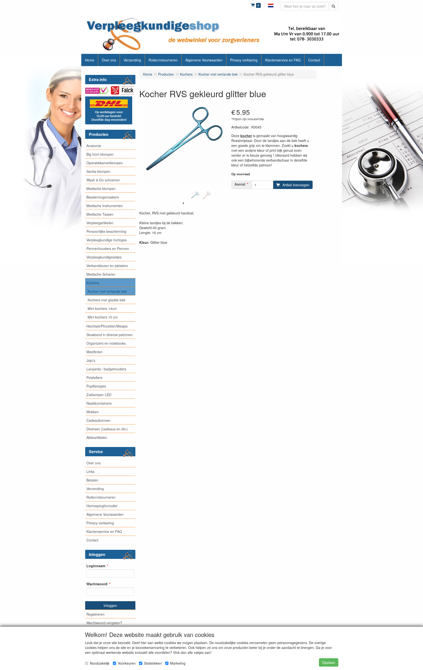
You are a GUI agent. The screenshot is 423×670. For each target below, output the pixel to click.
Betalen (92, 480)
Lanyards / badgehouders (106, 368)
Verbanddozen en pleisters (107, 265)
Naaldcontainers (99, 403)
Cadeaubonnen (98, 420)
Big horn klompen (100, 154)
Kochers (92, 282)
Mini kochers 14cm (102, 308)
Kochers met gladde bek (106, 299)
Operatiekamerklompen (104, 162)
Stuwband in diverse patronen (109, 334)
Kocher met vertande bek (107, 291)
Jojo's (90, 360)
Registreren (95, 614)
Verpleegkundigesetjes (103, 257)
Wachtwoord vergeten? (104, 622)
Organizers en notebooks (106, 343)
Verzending (95, 488)
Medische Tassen (100, 214)
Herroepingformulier (102, 505)
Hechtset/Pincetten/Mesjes (107, 326)
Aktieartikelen (96, 437)
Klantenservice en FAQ (104, 531)
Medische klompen (101, 188)
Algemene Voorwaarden (105, 514)
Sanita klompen (98, 171)
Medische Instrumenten (104, 205)
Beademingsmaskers (102, 197)
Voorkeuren (127, 663)
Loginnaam (95, 565)
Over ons (93, 462)
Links (90, 471)
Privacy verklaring (100, 522)
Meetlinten (94, 351)
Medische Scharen (100, 274)
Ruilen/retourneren (101, 497)
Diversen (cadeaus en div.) (107, 428)
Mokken (92, 411)
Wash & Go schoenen (103, 179)
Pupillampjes (96, 386)
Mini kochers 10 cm (103, 317)
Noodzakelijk (99, 663)
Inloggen (110, 605)
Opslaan (328, 662)
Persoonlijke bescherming (106, 231)
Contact (92, 540)
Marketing (178, 663)
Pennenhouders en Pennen (107, 248)
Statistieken (153, 663)
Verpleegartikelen (99, 222)
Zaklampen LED (98, 394)
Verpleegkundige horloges (106, 239)
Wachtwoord (96, 583)
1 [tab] (183, 203)
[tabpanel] (195, 195)
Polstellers (94, 377)
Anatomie (93, 145)
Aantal (240, 184)
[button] (270, 5)
